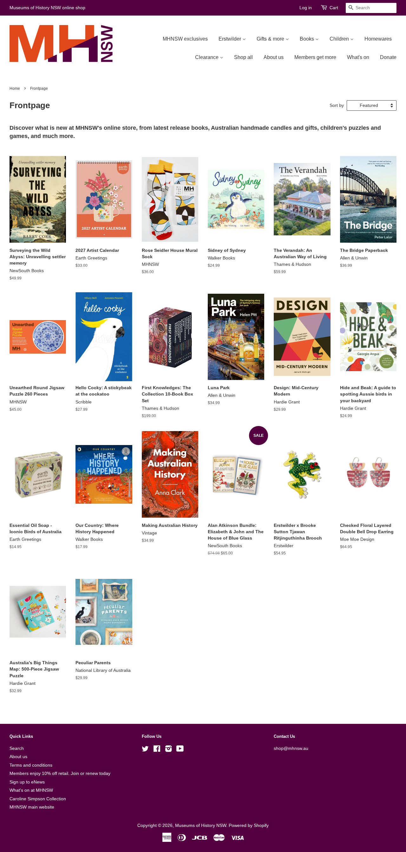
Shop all (243, 57)
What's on (358, 57)
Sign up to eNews (27, 782)
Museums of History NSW (200, 825)
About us (274, 57)
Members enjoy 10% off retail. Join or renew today (60, 773)
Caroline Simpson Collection (38, 798)
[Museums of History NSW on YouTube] (180, 750)
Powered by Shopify (249, 825)
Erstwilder (230, 39)
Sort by (337, 105)
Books (307, 39)
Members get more (315, 57)
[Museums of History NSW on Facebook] (156, 750)
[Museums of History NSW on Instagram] (168, 750)
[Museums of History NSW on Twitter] (145, 750)
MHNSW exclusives (185, 39)
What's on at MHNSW (31, 790)
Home (15, 88)
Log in (305, 7)
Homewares (378, 39)
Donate (388, 57)
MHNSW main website (32, 807)
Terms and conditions (31, 765)
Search (17, 748)
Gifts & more (271, 39)
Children (340, 39)
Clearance (207, 57)
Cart (334, 7)
